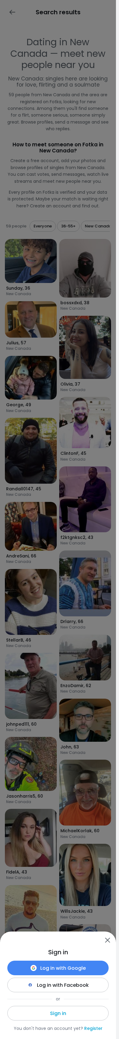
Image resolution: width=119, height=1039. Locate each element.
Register (93, 1028)
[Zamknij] (107, 940)
